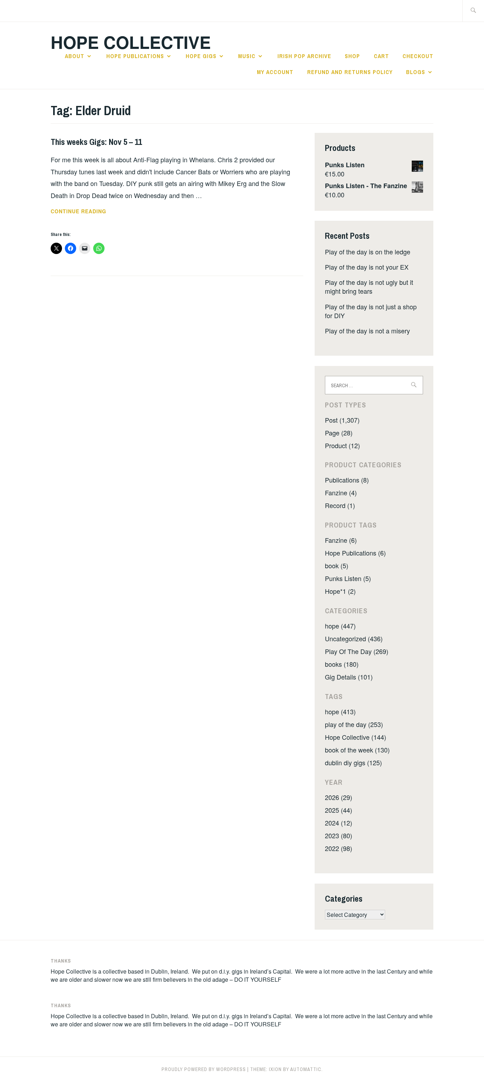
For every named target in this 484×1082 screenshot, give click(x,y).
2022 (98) (338, 848)
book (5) (336, 565)
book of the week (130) (357, 749)
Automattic (305, 1069)
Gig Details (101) (349, 676)
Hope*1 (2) (340, 591)
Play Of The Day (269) (356, 651)
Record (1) (340, 505)
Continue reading (88, 211)
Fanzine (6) (341, 540)
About (74, 56)
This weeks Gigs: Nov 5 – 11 (96, 141)
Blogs (415, 72)
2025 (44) (338, 810)
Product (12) (342, 445)
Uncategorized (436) (354, 638)
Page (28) (339, 432)
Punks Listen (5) (348, 578)
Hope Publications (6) (355, 552)
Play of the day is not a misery (367, 330)
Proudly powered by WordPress (204, 1069)
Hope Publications (135, 56)
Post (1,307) (342, 419)
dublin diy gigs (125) (353, 762)
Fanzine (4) (341, 492)
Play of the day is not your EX (367, 266)
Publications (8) (347, 479)
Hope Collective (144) (355, 737)
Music (246, 56)
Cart (381, 56)
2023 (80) (338, 835)
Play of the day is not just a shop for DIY (371, 311)
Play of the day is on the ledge (367, 251)
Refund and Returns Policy (350, 72)
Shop (352, 56)
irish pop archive (304, 56)
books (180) (342, 664)
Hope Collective (131, 42)
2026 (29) (338, 797)
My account (275, 72)
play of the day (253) (354, 724)
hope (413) (340, 711)
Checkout (418, 56)
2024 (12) (338, 822)
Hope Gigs (201, 56)
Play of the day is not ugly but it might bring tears (369, 286)
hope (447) (340, 625)
